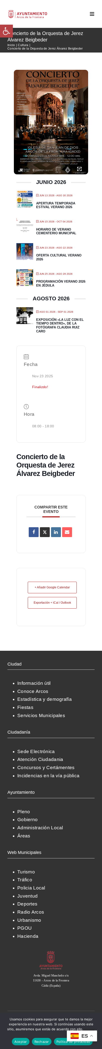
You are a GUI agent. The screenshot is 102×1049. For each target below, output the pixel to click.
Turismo (26, 871)
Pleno (23, 811)
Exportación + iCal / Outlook (52, 602)
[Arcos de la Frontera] (51, 952)
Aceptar (20, 1042)
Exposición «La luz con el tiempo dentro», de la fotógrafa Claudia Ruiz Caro (60, 325)
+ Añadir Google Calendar (52, 587)
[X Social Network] (45, 532)
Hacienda (27, 936)
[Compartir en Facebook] (34, 532)
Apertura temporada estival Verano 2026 (55, 205)
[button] (6, 31)
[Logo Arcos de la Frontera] (27, 11)
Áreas (23, 835)
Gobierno (27, 819)
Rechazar (41, 1042)
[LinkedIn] (56, 532)
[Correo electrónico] (67, 532)
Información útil (34, 683)
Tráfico (24, 879)
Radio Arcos (30, 912)
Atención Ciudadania (40, 759)
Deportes (27, 903)
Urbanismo (29, 920)
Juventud (27, 896)
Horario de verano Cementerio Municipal (56, 231)
